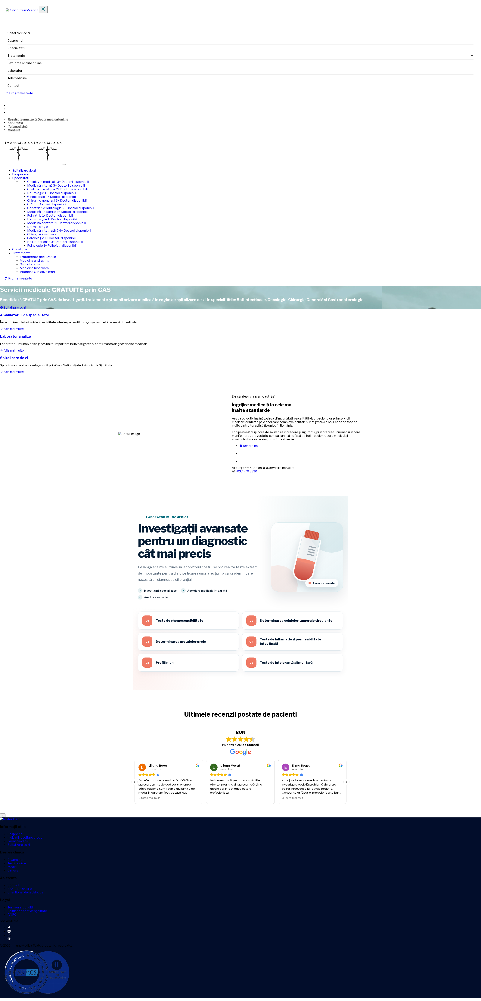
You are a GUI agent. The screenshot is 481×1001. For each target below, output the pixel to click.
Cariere (13, 870)
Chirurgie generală (57, 200)
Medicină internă (56, 185)
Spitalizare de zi (19, 33)
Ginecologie (52, 197)
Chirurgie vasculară (41, 234)
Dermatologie (37, 227)
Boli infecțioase (55, 242)
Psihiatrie (50, 215)
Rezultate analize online (25, 63)
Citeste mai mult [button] (220, 798)
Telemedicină (17, 78)
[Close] (43, 9)
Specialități (20, 178)
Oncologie (19, 249)
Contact (13, 85)
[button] (346, 782)
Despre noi (15, 40)
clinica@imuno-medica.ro (29, 109)
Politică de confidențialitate (27, 911)
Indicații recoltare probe (25, 837)
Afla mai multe (13, 329)
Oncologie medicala (58, 182)
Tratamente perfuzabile (38, 257)
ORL (46, 204)
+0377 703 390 (22, 105)
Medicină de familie (57, 212)
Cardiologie (51, 238)
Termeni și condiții (20, 907)
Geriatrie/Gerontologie (60, 208)
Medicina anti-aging (34, 260)
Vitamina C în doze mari (37, 272)
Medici (12, 867)
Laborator (15, 70)
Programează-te (21, 93)
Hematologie (52, 219)
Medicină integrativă (59, 230)
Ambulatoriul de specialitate (24, 315)
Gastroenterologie (57, 189)
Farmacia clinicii (19, 841)
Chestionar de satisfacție (25, 892)
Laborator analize (15, 336)
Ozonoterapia (30, 264)
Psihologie (52, 245)
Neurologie (51, 193)
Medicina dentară (56, 223)
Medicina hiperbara (34, 268)
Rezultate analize (20, 889)
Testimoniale (17, 863)
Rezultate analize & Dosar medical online (38, 119)
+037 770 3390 (246, 471)
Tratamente (16, 55)
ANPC (12, 914)
